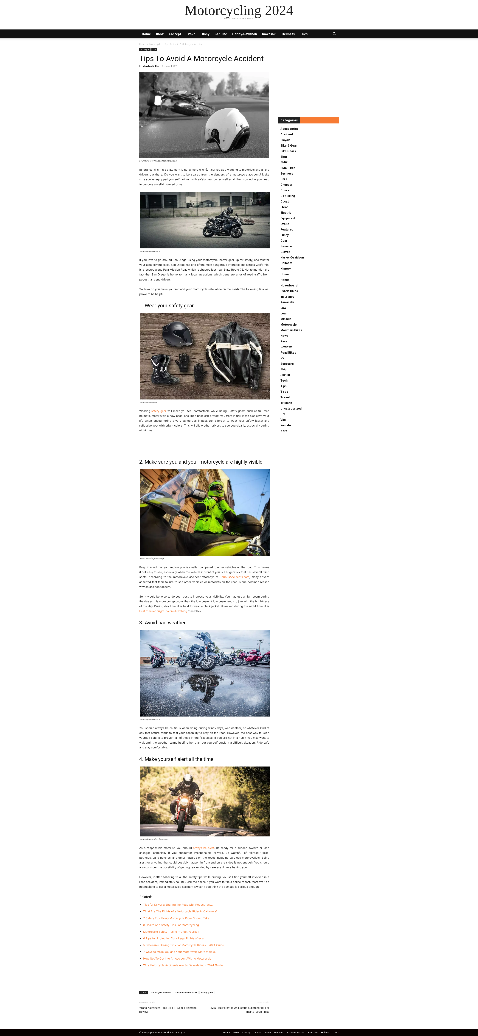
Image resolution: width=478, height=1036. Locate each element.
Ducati (284, 201)
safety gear (158, 411)
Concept (175, 34)
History (285, 268)
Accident (286, 134)
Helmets (288, 34)
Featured (286, 229)
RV (282, 358)
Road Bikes (288, 352)
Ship (283, 369)
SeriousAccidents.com (234, 577)
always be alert (203, 848)
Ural (283, 414)
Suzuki (285, 375)
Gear (283, 240)
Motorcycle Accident (161, 992)
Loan (283, 313)
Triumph (286, 403)
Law (283, 308)
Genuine (221, 34)
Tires (304, 34)
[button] (334, 34)
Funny (205, 34)
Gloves (285, 252)
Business (286, 173)
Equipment (287, 218)
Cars (283, 179)
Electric (285, 212)
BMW (160, 34)
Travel (285, 397)
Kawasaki (269, 34)
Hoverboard (288, 285)
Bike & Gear (288, 145)
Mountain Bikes (291, 330)
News (284, 336)
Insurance (287, 296)
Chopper (286, 184)
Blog (283, 157)
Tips (154, 49)
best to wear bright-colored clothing (163, 611)
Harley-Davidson (244, 34)
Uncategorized (291, 408)
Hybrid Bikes (289, 291)
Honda (284, 280)
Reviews (286, 347)
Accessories (289, 129)
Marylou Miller (151, 66)
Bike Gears (288, 151)
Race (284, 341)
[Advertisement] (204, 443)
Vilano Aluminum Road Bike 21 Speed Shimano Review (168, 1009)
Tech (284, 380)
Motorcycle (155, 44)
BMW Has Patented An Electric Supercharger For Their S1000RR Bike (239, 1009)
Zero (284, 431)
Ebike (284, 207)
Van (283, 419)
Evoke (191, 34)
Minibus (285, 319)
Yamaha (285, 425)
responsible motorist (186, 992)
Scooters (287, 364)
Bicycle (285, 140)
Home (146, 34)
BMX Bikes (287, 168)
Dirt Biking (287, 196)
